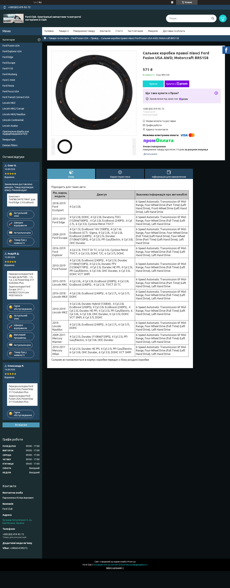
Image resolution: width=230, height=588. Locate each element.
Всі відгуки (21, 424)
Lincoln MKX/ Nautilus (14, 114)
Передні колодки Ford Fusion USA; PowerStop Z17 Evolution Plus (21, 389)
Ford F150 (8, 68)
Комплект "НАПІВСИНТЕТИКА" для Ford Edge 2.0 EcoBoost (22, 199)
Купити (153, 84)
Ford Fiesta (8, 85)
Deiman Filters (10, 145)
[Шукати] (213, 18)
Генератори (9, 139)
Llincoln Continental (13, 120)
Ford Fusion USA (79, 38)
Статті (119, 31)
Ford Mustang (10, 74)
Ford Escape (9, 62)
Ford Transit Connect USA (16, 97)
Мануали (153, 31)
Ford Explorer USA (12, 51)
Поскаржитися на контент (106, 565)
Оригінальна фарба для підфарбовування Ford (16, 132)
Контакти (105, 31)
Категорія (9, 39)
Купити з (171, 84)
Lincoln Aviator (10, 125)
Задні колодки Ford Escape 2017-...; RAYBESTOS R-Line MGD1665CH (19, 291)
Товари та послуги (58, 38)
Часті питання (135, 31)
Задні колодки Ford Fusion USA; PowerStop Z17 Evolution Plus (21, 399)
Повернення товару (84, 31)
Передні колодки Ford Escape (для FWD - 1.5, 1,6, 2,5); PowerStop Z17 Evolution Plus (21, 278)
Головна (49, 31)
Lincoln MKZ (9, 103)
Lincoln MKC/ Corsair (13, 108)
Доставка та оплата (174, 31)
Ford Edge (8, 57)
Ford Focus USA (11, 91)
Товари (63, 31)
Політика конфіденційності (134, 565)
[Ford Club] (13, 18)
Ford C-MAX (9, 80)
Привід (94, 38)
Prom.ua (131, 562)
